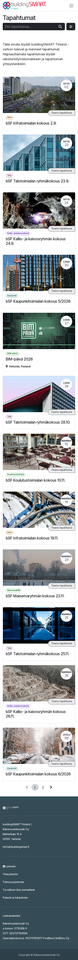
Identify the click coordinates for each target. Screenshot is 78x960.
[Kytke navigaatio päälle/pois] (71, 5)
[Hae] (60, 26)
